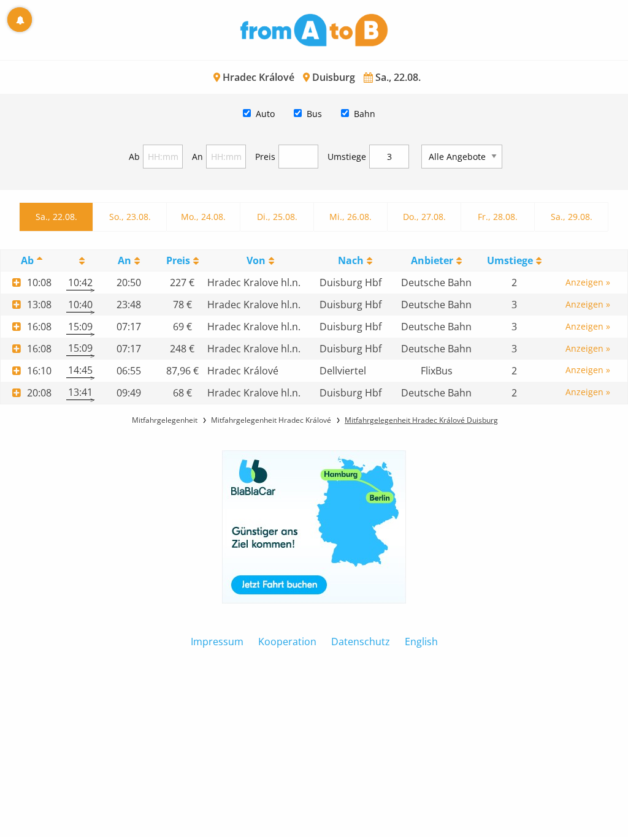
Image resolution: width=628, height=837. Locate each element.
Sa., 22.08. (56, 216)
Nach (351, 260)
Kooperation (287, 641)
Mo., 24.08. (203, 216)
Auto (265, 113)
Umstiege (346, 156)
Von (256, 260)
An (197, 156)
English (421, 641)
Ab (134, 156)
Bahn (364, 113)
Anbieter (432, 260)
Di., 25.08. (277, 216)
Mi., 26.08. (350, 216)
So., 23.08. (130, 216)
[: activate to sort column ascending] (80, 260)
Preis (265, 156)
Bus (314, 113)
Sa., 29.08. (571, 216)
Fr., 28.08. (498, 216)
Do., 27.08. (424, 216)
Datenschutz (360, 641)
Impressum (217, 641)
